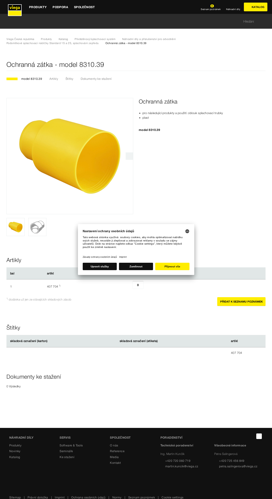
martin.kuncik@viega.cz (181, 466)
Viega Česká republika (20, 39)
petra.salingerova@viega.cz (238, 466)
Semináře (66, 451)
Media (114, 457)
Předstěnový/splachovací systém (95, 39)
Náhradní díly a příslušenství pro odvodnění (149, 39)
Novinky (15, 451)
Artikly (53, 79)
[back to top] (259, 436)
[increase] (147, 286)
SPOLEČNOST (120, 437)
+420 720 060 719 (177, 461)
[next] (129, 156)
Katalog (63, 39)
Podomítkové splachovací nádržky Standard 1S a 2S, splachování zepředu (52, 43)
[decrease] (128, 286)
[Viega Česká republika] (14, 7)
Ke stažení (67, 457)
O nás (114, 445)
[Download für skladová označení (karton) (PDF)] (50, 341)
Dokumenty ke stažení (96, 79)
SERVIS (65, 437)
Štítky (69, 79)
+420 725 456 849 (231, 461)
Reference (117, 451)
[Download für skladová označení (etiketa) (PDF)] (161, 341)
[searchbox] (132, 21)
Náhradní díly (21, 437)
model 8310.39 (31, 79)
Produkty (46, 39)
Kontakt (115, 463)
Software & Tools (71, 445)
